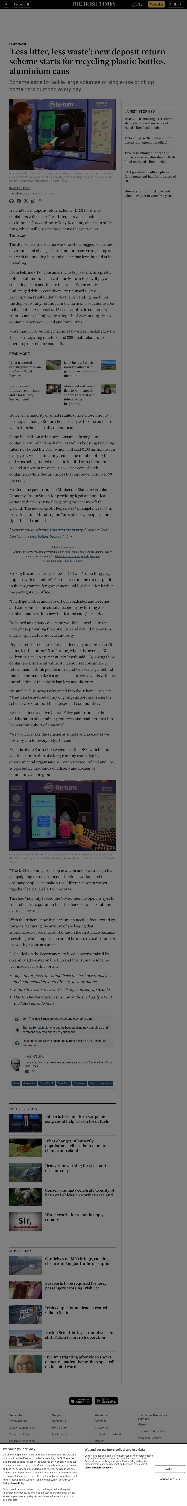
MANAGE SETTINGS (170, 1479)
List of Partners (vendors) (98, 1467)
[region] (93, 1474)
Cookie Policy (17, 1483)
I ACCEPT (170, 1469)
